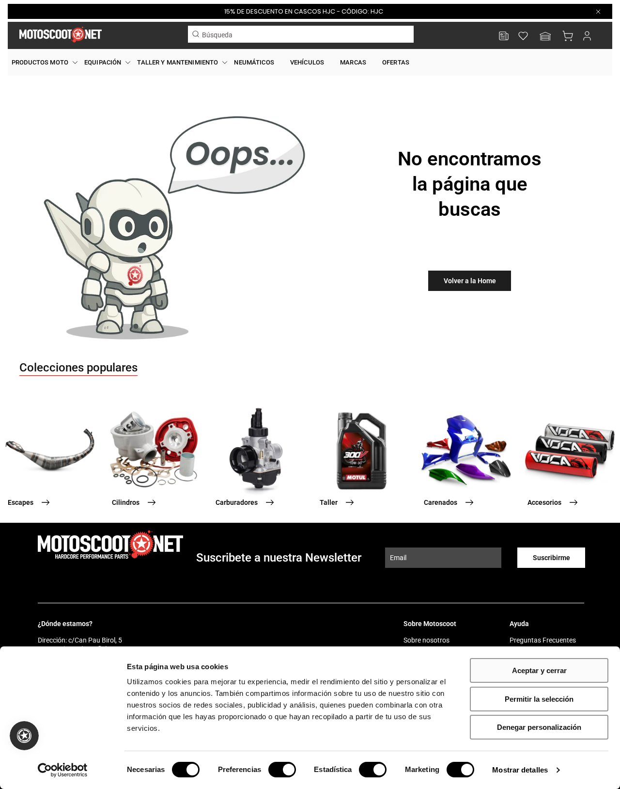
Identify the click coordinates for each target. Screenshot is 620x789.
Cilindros (126, 502)
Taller (329, 502)
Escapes (20, 502)
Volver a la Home (470, 281)
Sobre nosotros (426, 640)
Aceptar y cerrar (539, 670)
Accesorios (544, 502)
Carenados (440, 502)
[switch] (282, 769)
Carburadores (237, 502)
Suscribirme (551, 558)
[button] (545, 37)
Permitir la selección (539, 699)
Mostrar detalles (520, 770)
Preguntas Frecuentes (543, 640)
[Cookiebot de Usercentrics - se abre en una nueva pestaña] (62, 770)
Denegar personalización (539, 727)
